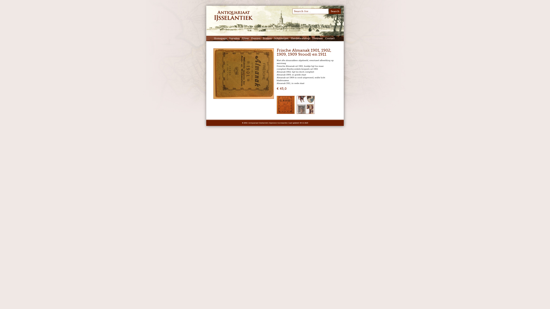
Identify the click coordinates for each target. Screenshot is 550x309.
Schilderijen (281, 38)
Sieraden (234, 38)
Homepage (220, 38)
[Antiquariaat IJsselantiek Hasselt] (233, 21)
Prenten (256, 38)
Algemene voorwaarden (278, 123)
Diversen (317, 38)
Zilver (245, 38)
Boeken (267, 38)
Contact (330, 38)
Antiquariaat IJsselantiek (258, 123)
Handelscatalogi (300, 38)
